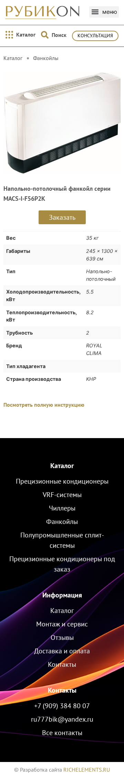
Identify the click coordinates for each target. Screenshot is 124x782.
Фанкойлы (46, 58)
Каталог (62, 465)
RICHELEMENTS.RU (86, 769)
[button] (104, 12)
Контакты (62, 690)
